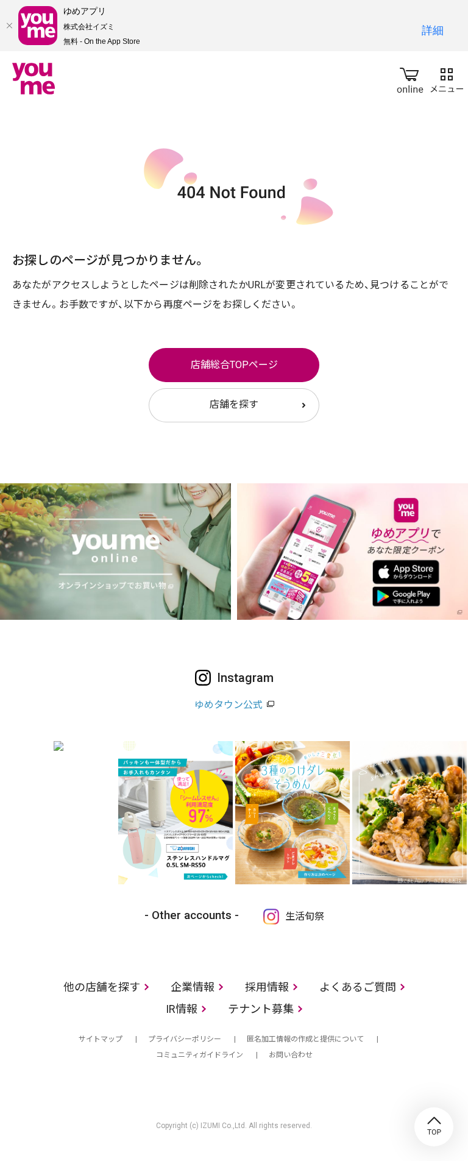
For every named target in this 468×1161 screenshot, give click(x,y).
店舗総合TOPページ (234, 365)
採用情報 (267, 987)
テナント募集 (261, 1009)
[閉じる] (9, 25)
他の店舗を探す (101, 987)
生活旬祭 (304, 916)
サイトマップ (100, 1039)
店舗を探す (234, 404)
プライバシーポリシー (184, 1039)
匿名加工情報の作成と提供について (305, 1039)
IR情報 (181, 1009)
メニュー (446, 78)
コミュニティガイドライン (199, 1055)
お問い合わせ (291, 1055)
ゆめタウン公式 (228, 705)
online (410, 78)
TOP (433, 1126)
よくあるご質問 (357, 987)
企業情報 (192, 987)
